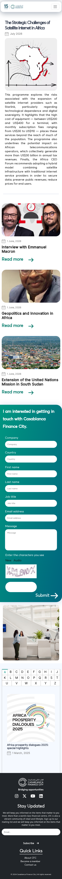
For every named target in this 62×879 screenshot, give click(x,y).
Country (10, 452)
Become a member (30, 861)
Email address (14, 511)
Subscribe (28, 843)
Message (11, 526)
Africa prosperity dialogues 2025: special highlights (27, 746)
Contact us (30, 864)
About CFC (30, 857)
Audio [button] (17, 560)
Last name (12, 482)
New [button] (8, 560)
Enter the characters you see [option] (24, 555)
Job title (10, 496)
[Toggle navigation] (55, 7)
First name (12, 467)
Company (11, 437)
